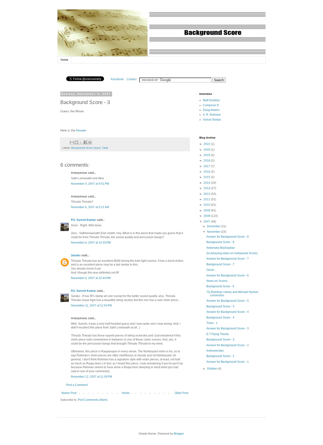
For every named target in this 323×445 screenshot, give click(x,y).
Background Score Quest (85, 147)
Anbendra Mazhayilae (220, 247)
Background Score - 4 (220, 317)
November (214, 231)
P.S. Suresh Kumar (83, 220)
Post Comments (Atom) (92, 399)
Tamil (105, 147)
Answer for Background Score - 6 (227, 275)
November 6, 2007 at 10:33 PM (91, 242)
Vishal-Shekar (212, 119)
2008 (207, 216)
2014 (207, 182)
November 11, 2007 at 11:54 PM (91, 305)
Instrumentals (215, 350)
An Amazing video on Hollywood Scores (232, 253)
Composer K (211, 105)
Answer (81, 130)
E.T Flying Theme (217, 334)
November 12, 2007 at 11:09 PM (91, 376)
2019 (207, 155)
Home (64, 59)
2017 (207, 166)
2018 (207, 160)
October (212, 368)
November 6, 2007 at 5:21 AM (90, 207)
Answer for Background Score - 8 (227, 236)
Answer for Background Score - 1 (227, 361)
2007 (207, 221)
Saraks (76, 255)
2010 (207, 204)
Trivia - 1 (212, 323)
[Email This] (72, 142)
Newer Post (68, 393)
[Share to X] (81, 142)
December (214, 226)
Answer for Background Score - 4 (227, 312)
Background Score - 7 (220, 264)
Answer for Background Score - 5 (227, 300)
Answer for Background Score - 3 (227, 328)
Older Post (181, 393)
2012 (207, 194)
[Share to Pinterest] (89, 142)
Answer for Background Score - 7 (227, 258)
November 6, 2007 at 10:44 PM (91, 278)
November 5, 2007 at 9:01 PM (90, 183)
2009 (207, 210)
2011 (207, 199)
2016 (207, 171)
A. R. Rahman (212, 114)
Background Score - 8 (220, 242)
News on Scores (216, 281)
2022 (207, 144)
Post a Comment (76, 385)
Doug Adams (211, 110)
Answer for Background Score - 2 (227, 345)
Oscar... (211, 269)
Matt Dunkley (211, 100)
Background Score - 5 (220, 306)
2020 (207, 149)
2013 (207, 188)
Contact (131, 79)
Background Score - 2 (220, 356)
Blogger (179, 433)
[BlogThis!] (76, 142)
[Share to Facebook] (85, 142)
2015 (207, 177)
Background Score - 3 (220, 339)
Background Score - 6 (220, 286)
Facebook (117, 79)
